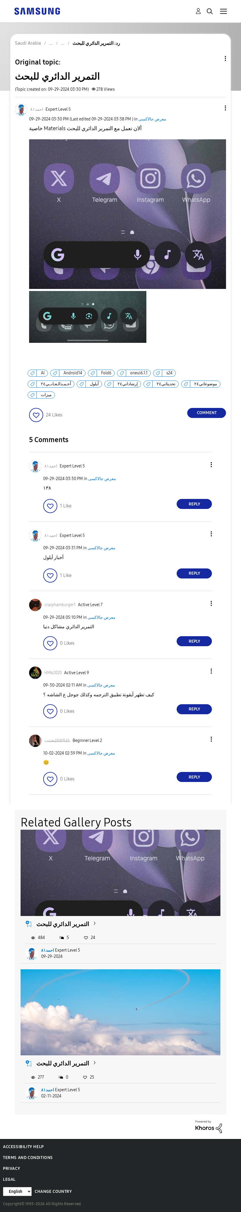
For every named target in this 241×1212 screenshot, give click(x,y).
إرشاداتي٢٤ (128, 383)
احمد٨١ (47, 950)
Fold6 (106, 373)
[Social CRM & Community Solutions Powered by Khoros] (208, 1126)
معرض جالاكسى (152, 119)
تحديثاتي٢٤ (166, 383)
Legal (9, 1179)
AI (43, 373)
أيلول (94, 383)
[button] (215, 108)
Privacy (11, 1168)
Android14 (72, 373)
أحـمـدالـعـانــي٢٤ (56, 383)
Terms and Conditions (28, 1157)
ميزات (46, 394)
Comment (207, 412)
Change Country (53, 1191)
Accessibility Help (23, 1146)
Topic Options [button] (215, 58)
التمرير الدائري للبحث (62, 923)
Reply (194, 504)
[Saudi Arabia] (37, 11)
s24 (169, 373)
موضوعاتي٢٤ (205, 383)
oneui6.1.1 (139, 373)
